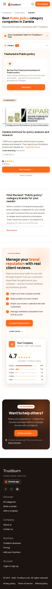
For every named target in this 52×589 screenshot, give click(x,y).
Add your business (11, 552)
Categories (7, 12)
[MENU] (4, 4)
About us (7, 524)
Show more (12, 230)
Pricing (6, 547)
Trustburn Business (12, 543)
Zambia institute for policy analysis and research (25, 133)
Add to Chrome (14, 442)
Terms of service (25, 583)
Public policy (20, 12)
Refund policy (41, 583)
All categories (9, 501)
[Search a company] (32, 4)
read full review (33, 147)
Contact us (8, 529)
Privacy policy (9, 583)
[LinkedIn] (17, 489)
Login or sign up (10, 566)
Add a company (10, 510)
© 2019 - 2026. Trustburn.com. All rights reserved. (25, 578)
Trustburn (12, 470)
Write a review (26, 175)
